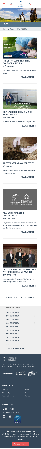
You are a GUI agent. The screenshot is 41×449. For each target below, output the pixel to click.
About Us (5, 390)
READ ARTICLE (27, 77)
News (27, 390)
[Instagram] (10, 420)
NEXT (30, 298)
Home (5, 29)
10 (25, 298)
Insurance (28, 393)
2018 (24, 29)
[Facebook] (4, 420)
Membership (6, 393)
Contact (27, 396)
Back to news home (16, 349)
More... (8, 344)
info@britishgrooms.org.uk (13, 412)
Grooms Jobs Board (8, 396)
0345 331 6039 (9, 409)
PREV (10, 298)
